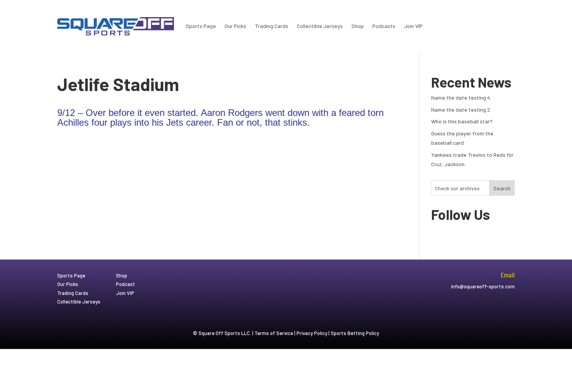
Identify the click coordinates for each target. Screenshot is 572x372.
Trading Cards (271, 26)
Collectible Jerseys (320, 26)
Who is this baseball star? (462, 121)
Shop (357, 26)
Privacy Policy (312, 333)
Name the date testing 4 (460, 97)
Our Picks (235, 26)
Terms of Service (273, 333)
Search (502, 188)
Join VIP (413, 26)
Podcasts (383, 26)
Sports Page (201, 26)
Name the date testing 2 (460, 109)
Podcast (125, 284)
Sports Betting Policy (355, 333)
